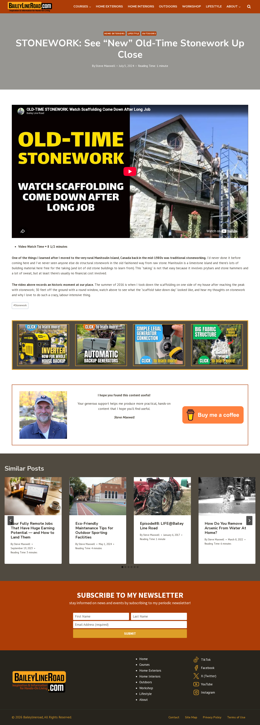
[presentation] (33, 496)
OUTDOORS (168, 6)
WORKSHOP (191, 6)
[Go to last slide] (11, 520)
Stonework (20, 305)
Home (143, 659)
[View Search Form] (249, 6)
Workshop (146, 688)
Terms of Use (236, 717)
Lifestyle (133, 33)
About (143, 700)
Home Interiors (149, 676)
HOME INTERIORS (141, 6)
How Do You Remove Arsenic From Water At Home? (225, 528)
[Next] (249, 520)
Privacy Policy (212, 717)
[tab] (122, 567)
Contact (173, 717)
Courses (144, 665)
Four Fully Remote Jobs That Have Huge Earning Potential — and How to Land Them (32, 530)
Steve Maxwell (105, 66)
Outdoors (149, 33)
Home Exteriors (114, 33)
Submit (130, 633)
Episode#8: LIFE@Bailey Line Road (162, 526)
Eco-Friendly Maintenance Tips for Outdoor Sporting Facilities (94, 530)
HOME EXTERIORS (109, 6)
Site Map (191, 717)
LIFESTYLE (214, 6)
